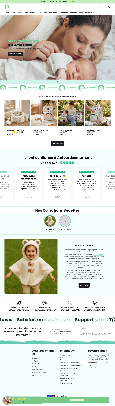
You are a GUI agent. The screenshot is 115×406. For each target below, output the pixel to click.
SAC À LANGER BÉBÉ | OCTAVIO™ (94, 131)
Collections (36, 361)
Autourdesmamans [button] (43, 352)
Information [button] (67, 350)
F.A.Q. (34, 367)
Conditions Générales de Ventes (69, 370)
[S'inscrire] (109, 329)
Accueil (34, 358)
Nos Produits (36, 364)
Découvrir (84, 285)
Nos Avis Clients (37, 370)
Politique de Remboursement (70, 366)
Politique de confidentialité (69, 363)
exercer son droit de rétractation (67, 379)
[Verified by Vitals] (23, 401)
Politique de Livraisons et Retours (68, 359)
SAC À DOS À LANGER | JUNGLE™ (67, 131)
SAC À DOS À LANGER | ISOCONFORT (40, 131)
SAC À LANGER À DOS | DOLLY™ (21, 399)
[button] (17, 13)
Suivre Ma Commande (40, 373)
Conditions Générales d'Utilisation (67, 375)
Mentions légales (66, 355)
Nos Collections (15, 54)
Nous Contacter (38, 375)
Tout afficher (58, 143)
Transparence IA (66, 383)
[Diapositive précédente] (54, 82)
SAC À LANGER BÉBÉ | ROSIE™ (16, 130)
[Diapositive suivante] (61, 82)
